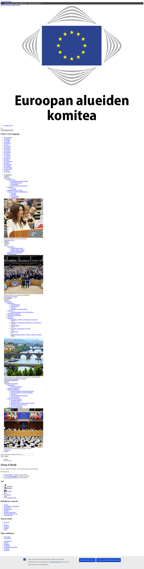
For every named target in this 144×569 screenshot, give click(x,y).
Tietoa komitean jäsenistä (10, 296)
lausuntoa (9, 474)
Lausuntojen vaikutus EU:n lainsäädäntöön (22, 312)
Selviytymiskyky (15, 306)
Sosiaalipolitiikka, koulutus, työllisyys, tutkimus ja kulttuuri (26, 334)
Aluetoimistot (14, 197)
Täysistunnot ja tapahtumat (11, 380)
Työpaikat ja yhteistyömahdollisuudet (17, 191)
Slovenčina (8, 167)
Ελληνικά (7, 146)
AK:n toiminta (8, 298)
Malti (6, 160)
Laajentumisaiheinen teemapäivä (19, 395)
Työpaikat (13, 193)
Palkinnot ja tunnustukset (13, 398)
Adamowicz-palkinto (16, 400)
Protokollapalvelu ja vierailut (14, 190)
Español (7, 139)
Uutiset (6, 451)
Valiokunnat (10, 318)
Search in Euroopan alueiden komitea (10, 454)
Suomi (6, 170)
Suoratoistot (7, 450)
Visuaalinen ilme (8, 515)
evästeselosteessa (55, 562)
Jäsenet (6, 241)
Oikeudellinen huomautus (11, 547)
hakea (16, 474)
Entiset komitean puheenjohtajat (19, 185)
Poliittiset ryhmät (11, 254)
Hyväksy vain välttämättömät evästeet (108, 560)
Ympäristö (7, 545)
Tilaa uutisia (7, 537)
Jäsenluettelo (10, 246)
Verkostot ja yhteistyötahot (14, 315)
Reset (6, 456)
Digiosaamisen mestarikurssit (11, 506)
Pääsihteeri (10, 187)
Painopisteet (10, 303)
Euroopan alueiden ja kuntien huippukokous (22, 391)
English (7, 148)
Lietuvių (7, 157)
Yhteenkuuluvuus (15, 304)
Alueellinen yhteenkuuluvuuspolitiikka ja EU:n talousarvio (26, 322)
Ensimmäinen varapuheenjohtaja (19, 181)
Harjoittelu (13, 194)
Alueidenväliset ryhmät (17, 248)
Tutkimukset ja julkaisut (13, 313)
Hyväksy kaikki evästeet (87, 560)
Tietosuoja (6, 544)
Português (7, 164)
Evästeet (6, 542)
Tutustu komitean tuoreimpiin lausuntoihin (15, 378)
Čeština (7, 140)
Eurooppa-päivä (15, 397)
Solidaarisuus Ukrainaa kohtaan (19, 309)
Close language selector (7, 130)
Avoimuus (13, 188)
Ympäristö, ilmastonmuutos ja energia (20, 328)
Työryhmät (10, 316)
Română (7, 166)
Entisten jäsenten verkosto (17, 249)
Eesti (6, 145)
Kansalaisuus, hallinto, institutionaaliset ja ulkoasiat (24, 319)
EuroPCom (14, 394)
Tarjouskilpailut (15, 196)
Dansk (7, 142)
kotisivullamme (12, 476)
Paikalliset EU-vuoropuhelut (14, 407)
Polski (6, 163)
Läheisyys (13, 307)
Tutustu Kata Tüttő (9, 240)
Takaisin (7, 176)
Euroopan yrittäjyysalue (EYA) (19, 404)
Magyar (7, 158)
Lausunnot (10, 310)
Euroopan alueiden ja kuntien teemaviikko (22, 392)
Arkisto (6, 504)
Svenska (7, 172)
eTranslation (7, 507)
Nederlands (8, 161)
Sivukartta (6, 550)
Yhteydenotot (7, 538)
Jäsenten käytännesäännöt (17, 251)
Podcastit (6, 510)
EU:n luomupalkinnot (16, 406)
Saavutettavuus (8, 541)
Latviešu (7, 155)
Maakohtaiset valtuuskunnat (14, 252)
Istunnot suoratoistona (10, 512)
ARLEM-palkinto (15, 401)
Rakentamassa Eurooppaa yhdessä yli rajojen (22, 403)
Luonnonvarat (14, 331)
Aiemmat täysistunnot (16, 386)
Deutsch (7, 143)
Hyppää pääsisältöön (6, 1)
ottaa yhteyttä (7, 477)
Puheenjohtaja (11, 179)
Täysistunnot (10, 385)
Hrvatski (7, 152)
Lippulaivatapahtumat (13, 389)
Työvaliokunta (14, 184)
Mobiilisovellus (8, 509)
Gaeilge (7, 151)
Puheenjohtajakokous (16, 182)
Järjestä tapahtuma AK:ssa (11, 513)
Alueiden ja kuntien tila (13, 388)
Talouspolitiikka (15, 325)
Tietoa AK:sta (8, 175)
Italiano (7, 154)
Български (8, 137)
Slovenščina (8, 169)
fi (1, 128)
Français (7, 149)
